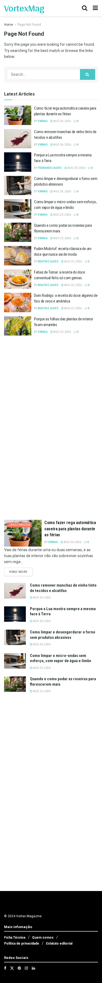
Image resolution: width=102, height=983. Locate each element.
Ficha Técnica (14, 937)
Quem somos (43, 937)
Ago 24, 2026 (62, 121)
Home (8, 25)
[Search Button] (84, 8)
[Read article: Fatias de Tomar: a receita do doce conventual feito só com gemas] (17, 279)
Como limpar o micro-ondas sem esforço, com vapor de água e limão (60, 658)
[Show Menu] (95, 8)
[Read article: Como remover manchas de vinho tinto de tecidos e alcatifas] (17, 139)
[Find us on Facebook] (5, 968)
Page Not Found (29, 25)
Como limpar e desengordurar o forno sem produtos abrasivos (62, 635)
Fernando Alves (50, 167)
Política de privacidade (21, 943)
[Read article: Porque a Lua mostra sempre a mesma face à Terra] (17, 162)
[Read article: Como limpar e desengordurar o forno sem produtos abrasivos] (17, 185)
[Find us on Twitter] (12, 968)
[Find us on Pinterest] (19, 968)
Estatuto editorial (59, 943)
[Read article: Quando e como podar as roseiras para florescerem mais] (17, 232)
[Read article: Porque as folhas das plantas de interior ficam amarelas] (17, 326)
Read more (21, 572)
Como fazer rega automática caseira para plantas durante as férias (70, 528)
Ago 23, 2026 (62, 214)
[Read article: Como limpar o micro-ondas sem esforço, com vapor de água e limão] (17, 209)
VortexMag (24, 8)
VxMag (43, 121)
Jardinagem (19, 525)
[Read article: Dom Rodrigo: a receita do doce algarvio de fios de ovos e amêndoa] (17, 302)
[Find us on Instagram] (26, 968)
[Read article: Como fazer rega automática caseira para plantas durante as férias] (17, 115)
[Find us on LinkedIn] (33, 968)
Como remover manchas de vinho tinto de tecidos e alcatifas (63, 588)
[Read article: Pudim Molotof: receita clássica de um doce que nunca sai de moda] (17, 255)
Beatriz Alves (48, 261)
